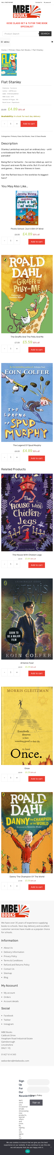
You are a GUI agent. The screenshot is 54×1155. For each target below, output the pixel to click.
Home (4, 50)
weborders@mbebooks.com (15, 1060)
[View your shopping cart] (52, 42)
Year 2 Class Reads (38, 136)
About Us (8, 947)
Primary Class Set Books (20, 50)
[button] (12, 58)
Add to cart (29, 123)
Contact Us (38, 2)
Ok (27, 1151)
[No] (51, 1147)
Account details (11, 1001)
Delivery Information (14, 952)
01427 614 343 (9, 2)
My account (47, 2)
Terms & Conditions (13, 960)
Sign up (36, 1102)
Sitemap (8, 973)
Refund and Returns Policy (17, 964)
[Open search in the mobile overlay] (27, 33)
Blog (6, 977)
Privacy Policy (10, 956)
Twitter (7, 1019)
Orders (7, 997)
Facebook (8, 1015)
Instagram (9, 1024)
